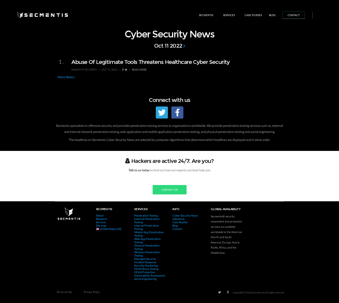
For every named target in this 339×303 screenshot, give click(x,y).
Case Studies (253, 15)
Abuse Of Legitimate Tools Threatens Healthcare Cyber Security (150, 62)
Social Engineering (145, 278)
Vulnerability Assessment (149, 275)
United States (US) (110, 228)
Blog (272, 15)
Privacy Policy (92, 292)
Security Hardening (146, 265)
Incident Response (145, 262)
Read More (139, 69)
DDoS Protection (144, 272)
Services (229, 15)
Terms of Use (64, 292)
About (100, 215)
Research (101, 218)
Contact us (170, 189)
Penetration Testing (146, 215)
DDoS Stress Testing (146, 268)
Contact (294, 15)
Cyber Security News (185, 215)
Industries (178, 218)
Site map (101, 225)
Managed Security (145, 258)
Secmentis (206, 15)
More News (66, 77)
